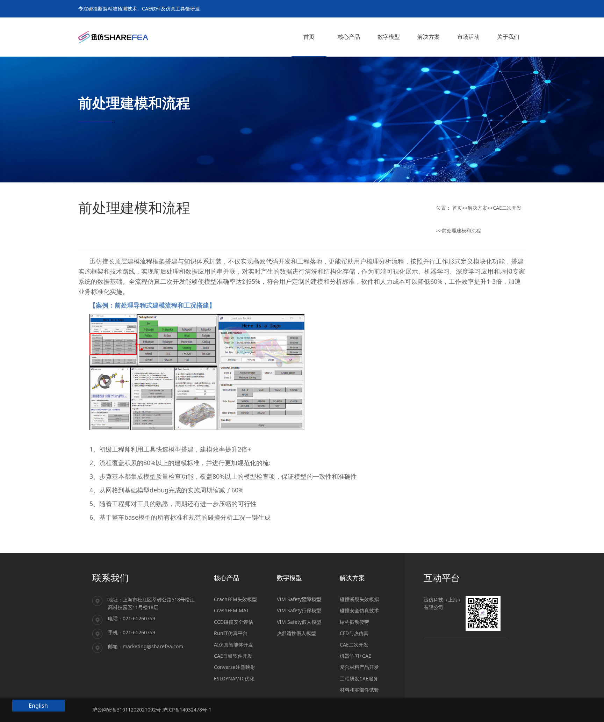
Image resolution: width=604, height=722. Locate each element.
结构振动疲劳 (354, 622)
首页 (457, 207)
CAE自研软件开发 (233, 655)
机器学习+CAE (355, 655)
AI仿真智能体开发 (233, 644)
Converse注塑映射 (234, 667)
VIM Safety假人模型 (299, 622)
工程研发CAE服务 (359, 678)
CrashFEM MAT (231, 610)
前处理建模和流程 (461, 230)
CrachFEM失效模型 (235, 599)
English (38, 705)
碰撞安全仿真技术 (359, 610)
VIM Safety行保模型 (299, 610)
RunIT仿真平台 (230, 633)
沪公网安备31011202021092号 (126, 709)
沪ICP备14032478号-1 (186, 709)
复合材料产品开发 (359, 667)
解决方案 (477, 207)
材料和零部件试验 (359, 689)
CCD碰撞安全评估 (233, 622)
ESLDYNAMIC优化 (234, 678)
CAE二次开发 (507, 207)
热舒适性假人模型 (296, 633)
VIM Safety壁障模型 (299, 599)
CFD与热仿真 (354, 633)
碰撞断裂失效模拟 (359, 599)
